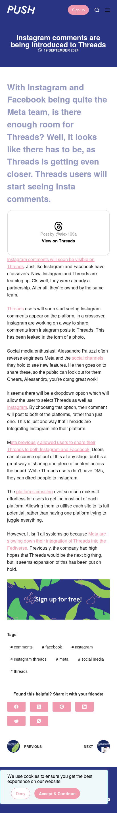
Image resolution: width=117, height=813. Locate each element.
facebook (52, 647)
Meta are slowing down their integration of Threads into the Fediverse (56, 540)
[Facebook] (16, 707)
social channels (87, 358)
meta (62, 659)
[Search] (97, 10)
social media (91, 659)
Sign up (78, 9)
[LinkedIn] (84, 707)
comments (22, 647)
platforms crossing (34, 491)
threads (19, 671)
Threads (15, 308)
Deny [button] (20, 793)
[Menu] (107, 9)
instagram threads (29, 659)
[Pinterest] (62, 707)
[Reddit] (16, 721)
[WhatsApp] (39, 721)
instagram (82, 647)
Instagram (17, 407)
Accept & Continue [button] (57, 793)
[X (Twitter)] (39, 707)
